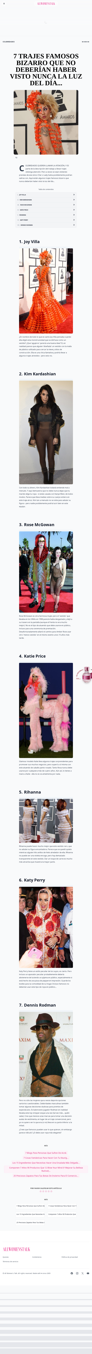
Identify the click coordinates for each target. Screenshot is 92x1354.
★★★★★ (85, 42)
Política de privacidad (70, 1257)
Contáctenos (37, 1257)
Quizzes (6, 1257)
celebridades (9, 42)
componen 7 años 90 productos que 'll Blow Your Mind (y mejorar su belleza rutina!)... (46, 1169)
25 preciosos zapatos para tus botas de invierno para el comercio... (46, 1175)
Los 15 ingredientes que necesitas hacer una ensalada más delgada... (46, 1162)
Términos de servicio (10, 1261)
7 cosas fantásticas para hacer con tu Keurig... (46, 1157)
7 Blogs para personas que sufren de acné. (46, 1153)
